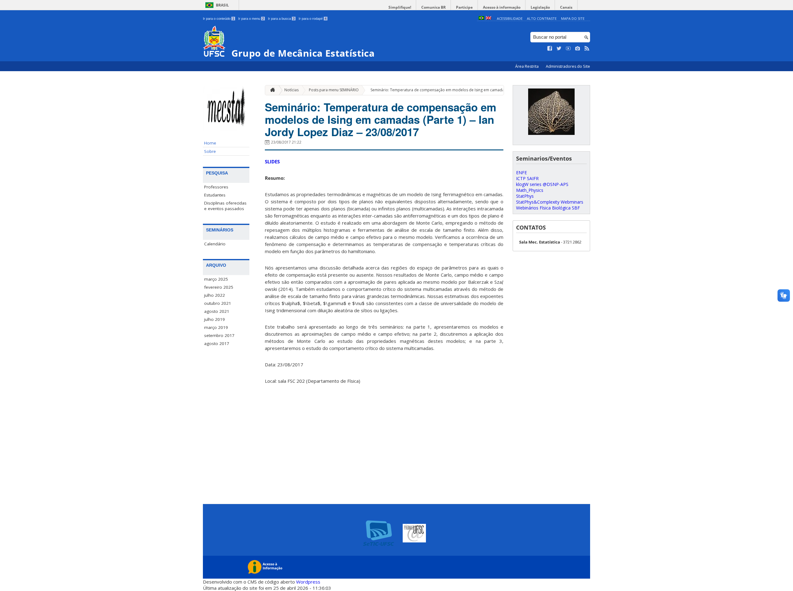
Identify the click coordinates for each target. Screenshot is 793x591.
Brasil (222, 5)
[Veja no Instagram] (577, 48)
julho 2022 (214, 295)
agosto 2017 (216, 343)
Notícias (291, 90)
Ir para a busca (281, 18)
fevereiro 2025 (218, 287)
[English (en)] (488, 18)
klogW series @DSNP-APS (542, 184)
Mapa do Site (573, 18)
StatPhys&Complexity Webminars (549, 202)
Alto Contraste (542, 18)
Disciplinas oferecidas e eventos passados (225, 205)
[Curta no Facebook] (549, 48)
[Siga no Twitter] (559, 48)
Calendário (215, 244)
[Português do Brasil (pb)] (481, 18)
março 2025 (216, 279)
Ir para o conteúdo (218, 18)
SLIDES (272, 161)
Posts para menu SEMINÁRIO (334, 90)
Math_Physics (529, 190)
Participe (464, 7)
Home (210, 143)
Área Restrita (527, 66)
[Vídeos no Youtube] (568, 48)
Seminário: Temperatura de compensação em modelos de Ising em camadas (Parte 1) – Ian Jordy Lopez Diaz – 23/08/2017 (477, 90)
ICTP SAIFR (527, 178)
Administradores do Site (568, 66)
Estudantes (215, 195)
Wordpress (308, 582)
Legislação (540, 7)
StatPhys (525, 196)
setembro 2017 (219, 335)
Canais (566, 7)
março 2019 (216, 327)
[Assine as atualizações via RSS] (587, 48)
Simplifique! (399, 7)
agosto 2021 (216, 311)
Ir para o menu (251, 18)
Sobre (210, 151)
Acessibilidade (510, 18)
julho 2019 (214, 319)
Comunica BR (433, 7)
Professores (216, 187)
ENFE (521, 172)
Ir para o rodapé (312, 18)
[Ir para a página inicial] (271, 90)
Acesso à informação (501, 7)
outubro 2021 (217, 303)
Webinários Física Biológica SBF (548, 208)
